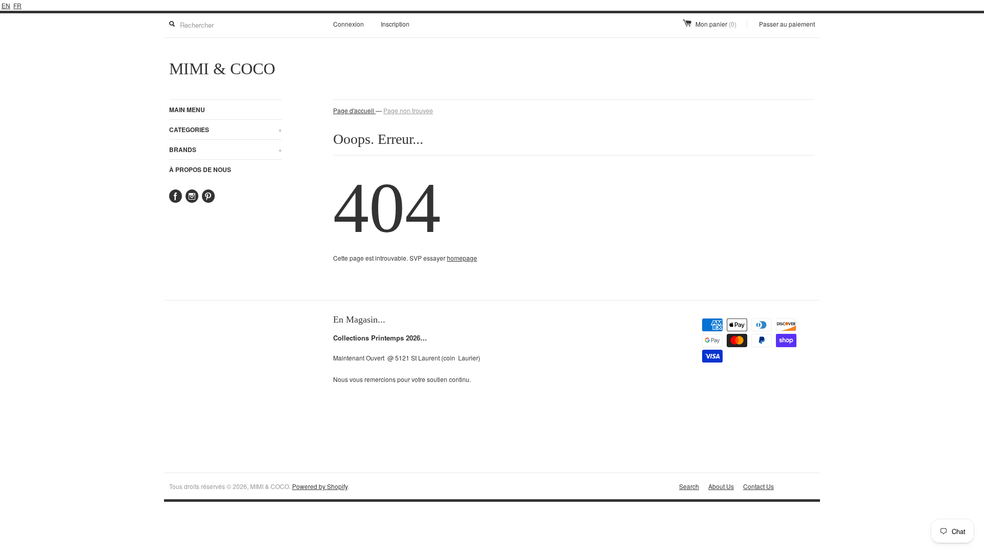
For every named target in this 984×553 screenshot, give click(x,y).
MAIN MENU (187, 109)
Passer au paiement (787, 23)
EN (6, 5)
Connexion (348, 23)
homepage (462, 257)
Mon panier (715, 23)
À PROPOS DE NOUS (200, 169)
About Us (721, 486)
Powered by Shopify (319, 486)
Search (689, 486)
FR (17, 5)
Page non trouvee (408, 110)
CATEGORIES (225, 129)
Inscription (395, 23)
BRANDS (225, 149)
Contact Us (758, 486)
